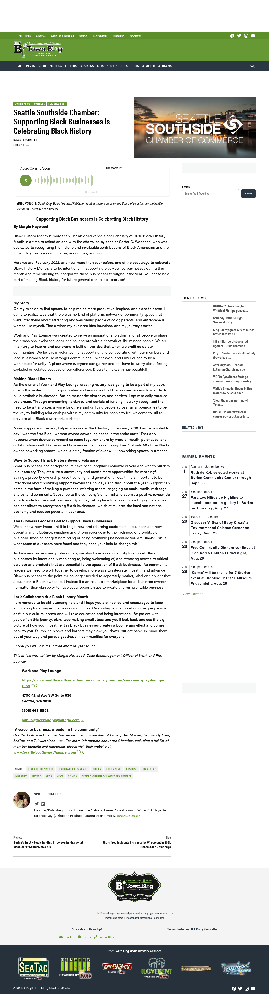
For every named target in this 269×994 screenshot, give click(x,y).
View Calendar (193, 593)
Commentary (149, 769)
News (49, 776)
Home (17, 65)
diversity (21, 776)
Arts (100, 65)
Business (87, 65)
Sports (112, 65)
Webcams (165, 65)
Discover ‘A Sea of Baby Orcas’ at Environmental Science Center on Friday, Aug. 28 (220, 528)
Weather (148, 65)
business (131, 769)
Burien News (22, 104)
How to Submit (100, 36)
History (36, 776)
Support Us (118, 36)
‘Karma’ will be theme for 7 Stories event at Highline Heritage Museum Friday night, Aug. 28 (221, 578)
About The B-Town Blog (62, 36)
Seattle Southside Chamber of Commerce (106, 776)
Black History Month (40, 769)
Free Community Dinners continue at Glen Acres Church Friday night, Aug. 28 (223, 553)
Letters (71, 65)
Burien (97, 769)
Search (186, 186)
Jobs (124, 65)
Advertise (41, 36)
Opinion (72, 776)
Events (29, 65)
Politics (55, 65)
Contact (83, 36)
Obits (135, 65)
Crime (42, 65)
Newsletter (135, 36)
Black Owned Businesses (73, 769)
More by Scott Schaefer (128, 816)
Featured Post (57, 104)
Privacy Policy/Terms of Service (55, 988)
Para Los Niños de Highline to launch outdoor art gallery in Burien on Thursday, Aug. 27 (222, 503)
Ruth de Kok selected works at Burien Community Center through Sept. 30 (221, 478)
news (60, 776)
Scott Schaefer (26, 140)
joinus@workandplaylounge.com (51, 719)
